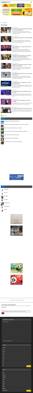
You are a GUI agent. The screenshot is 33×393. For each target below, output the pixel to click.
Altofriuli (3, 353)
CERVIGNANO (3, 377)
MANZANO (3, 386)
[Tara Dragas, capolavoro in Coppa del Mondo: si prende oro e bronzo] (6, 95)
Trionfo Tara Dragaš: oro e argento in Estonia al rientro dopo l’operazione (21, 47)
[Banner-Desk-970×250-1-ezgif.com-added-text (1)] (16, 15)
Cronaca (3, 356)
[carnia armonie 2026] (16, 223)
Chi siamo (4, 321)
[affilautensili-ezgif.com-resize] (16, 6)
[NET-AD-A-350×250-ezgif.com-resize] (16, 272)
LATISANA (3, 379)
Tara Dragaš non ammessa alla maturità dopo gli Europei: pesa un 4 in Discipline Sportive (22, 29)
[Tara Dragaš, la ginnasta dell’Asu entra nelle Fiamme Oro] (6, 112)
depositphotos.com (9, 340)
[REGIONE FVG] (16, 179)
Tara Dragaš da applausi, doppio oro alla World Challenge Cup (22, 38)
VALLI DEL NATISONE (4, 390)
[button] (31, 2)
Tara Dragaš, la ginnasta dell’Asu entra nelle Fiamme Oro (22, 108)
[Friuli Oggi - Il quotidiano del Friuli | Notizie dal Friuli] (15, 2)
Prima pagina (4, 347)
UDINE (13, 27)
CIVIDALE (3, 381)
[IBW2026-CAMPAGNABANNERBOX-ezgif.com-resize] (16, 284)
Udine (3, 349)
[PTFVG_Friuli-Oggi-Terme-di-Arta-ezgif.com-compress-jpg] (16, 235)
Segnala (23, 300)
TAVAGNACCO (4, 375)
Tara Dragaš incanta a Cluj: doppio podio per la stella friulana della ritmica (21, 83)
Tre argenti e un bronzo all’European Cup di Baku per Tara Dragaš (21, 101)
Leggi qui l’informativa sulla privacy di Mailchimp (20, 311)
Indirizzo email (4, 307)
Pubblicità (19, 300)
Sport (3, 360)
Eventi (3, 362)
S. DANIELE (3, 383)
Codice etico (7, 321)
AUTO (3, 365)
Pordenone (3, 351)
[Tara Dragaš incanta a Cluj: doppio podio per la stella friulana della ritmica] (6, 86)
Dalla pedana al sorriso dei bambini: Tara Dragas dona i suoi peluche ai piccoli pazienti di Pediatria (21, 56)
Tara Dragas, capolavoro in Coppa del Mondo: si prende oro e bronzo (21, 92)
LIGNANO (3, 384)
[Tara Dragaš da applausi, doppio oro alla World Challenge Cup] (6, 41)
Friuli (13, 45)
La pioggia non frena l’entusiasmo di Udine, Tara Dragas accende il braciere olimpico (21, 65)
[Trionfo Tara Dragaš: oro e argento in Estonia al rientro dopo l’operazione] (6, 50)
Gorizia (3, 354)
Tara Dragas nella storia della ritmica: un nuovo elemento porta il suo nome (22, 74)
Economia (3, 358)
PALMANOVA (3, 388)
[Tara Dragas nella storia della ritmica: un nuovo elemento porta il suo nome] (6, 77)
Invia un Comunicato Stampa (13, 300)
